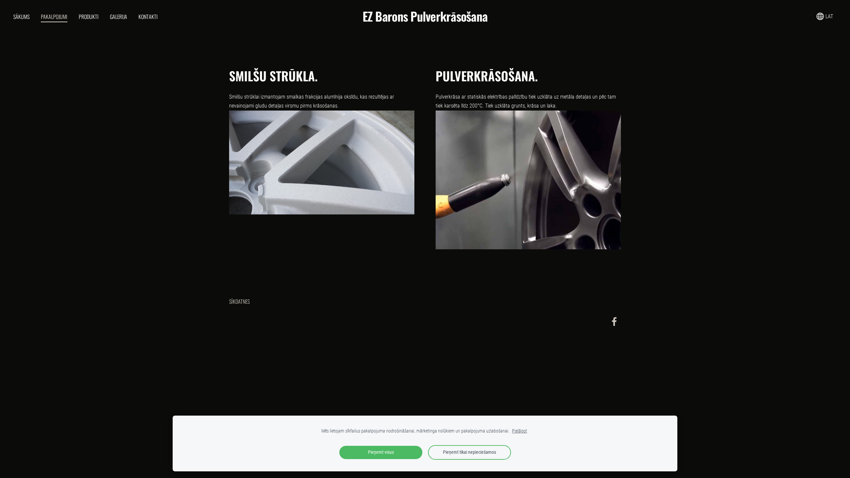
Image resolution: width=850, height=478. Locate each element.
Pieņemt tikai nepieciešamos (469, 452)
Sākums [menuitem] (21, 17)
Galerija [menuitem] (118, 17)
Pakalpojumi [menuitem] (54, 17)
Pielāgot (519, 431)
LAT (828, 16)
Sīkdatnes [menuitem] (239, 301)
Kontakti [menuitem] (148, 17)
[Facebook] (614, 321)
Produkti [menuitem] (89, 17)
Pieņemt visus (381, 452)
